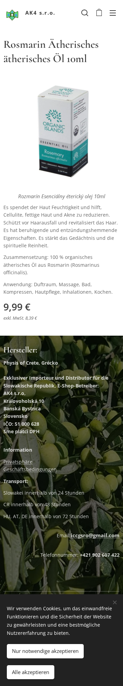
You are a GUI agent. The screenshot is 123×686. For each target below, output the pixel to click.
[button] (84, 12)
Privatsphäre (17, 461)
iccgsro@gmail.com (95, 535)
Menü (113, 12)
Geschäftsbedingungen (30, 469)
